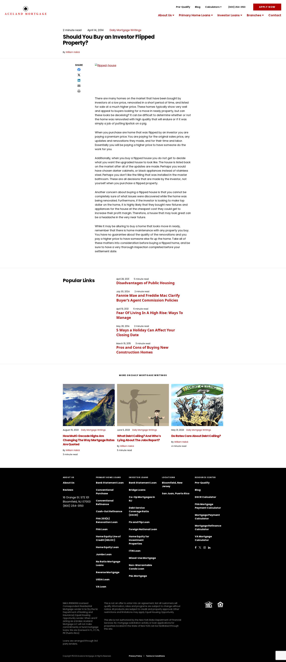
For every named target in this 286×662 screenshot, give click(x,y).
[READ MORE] (89, 405)
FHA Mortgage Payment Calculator (208, 506)
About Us (165, 15)
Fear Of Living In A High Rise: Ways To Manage (149, 315)
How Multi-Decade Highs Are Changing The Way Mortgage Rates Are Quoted (88, 440)
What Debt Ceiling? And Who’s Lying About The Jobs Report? (139, 438)
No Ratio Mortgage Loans (108, 563)
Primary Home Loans (194, 15)
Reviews (68, 490)
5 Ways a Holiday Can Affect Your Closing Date (145, 332)
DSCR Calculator (205, 497)
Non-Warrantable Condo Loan (140, 566)
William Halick (73, 52)
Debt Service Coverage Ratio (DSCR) (139, 511)
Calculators (212, 7)
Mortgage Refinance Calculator (208, 527)
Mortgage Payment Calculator (207, 516)
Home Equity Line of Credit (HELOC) (108, 538)
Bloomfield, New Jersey (172, 484)
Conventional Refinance (105, 502)
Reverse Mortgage (107, 572)
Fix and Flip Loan (139, 522)
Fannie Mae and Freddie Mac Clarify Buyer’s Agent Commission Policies (148, 298)
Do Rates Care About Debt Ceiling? (196, 436)
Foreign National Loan (143, 529)
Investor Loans (228, 15)
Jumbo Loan (104, 554)
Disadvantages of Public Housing (145, 282)
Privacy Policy (135, 656)
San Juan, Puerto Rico (175, 493)
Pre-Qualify (183, 7)
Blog (197, 7)
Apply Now (267, 7)
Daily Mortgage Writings (125, 30)
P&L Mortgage (138, 576)
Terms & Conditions (155, 656)
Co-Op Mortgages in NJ (142, 498)
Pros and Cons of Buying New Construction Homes (142, 350)
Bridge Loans (137, 490)
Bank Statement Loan (110, 482)
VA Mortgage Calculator (203, 538)
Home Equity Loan (107, 547)
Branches (254, 15)
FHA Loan (102, 529)
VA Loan (101, 586)
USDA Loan (102, 579)
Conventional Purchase (105, 491)
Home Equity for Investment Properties (139, 540)
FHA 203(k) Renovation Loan (107, 520)
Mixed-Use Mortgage (142, 558)
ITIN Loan (134, 551)
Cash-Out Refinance (109, 511)
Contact (274, 15)
